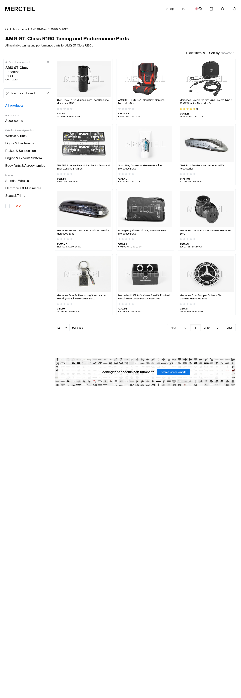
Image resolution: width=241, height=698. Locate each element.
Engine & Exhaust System (23, 158)
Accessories (14, 121)
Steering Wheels (17, 181)
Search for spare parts (173, 372)
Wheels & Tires (15, 136)
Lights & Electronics (19, 143)
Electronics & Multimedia (23, 188)
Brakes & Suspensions (21, 151)
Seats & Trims (15, 196)
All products (14, 105)
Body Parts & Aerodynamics (25, 165)
